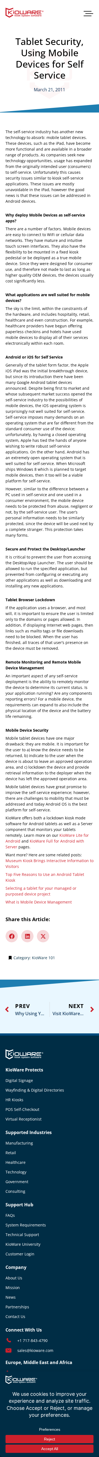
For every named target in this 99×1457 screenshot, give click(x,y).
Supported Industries (29, 1132)
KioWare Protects (24, 1070)
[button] (88, 13)
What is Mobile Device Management (39, 902)
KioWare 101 (43, 957)
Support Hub (19, 1205)
